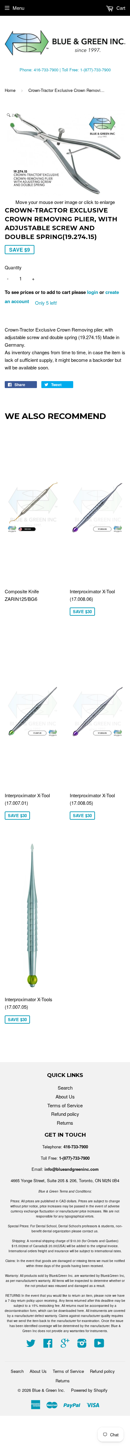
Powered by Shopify (89, 1390)
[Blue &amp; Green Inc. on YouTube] (99, 1345)
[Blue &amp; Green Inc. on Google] (65, 1345)
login (92, 292)
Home (10, 90)
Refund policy (65, 1113)
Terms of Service (65, 1105)
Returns (65, 1122)
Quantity (13, 267)
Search (65, 1087)
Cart (120, 7)
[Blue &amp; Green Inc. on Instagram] (82, 1345)
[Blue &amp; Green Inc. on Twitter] (31, 1345)
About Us (65, 1096)
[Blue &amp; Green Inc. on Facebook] (48, 1345)
